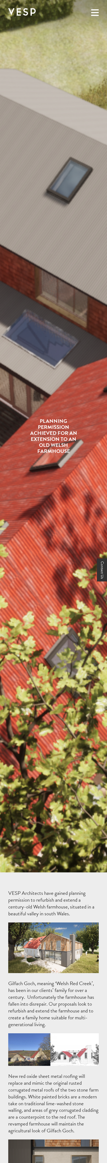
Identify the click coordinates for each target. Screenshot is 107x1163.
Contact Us (102, 570)
